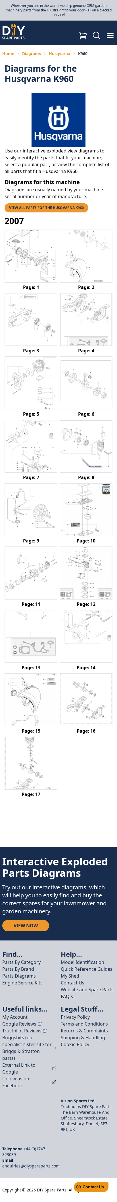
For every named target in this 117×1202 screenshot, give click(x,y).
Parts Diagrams (19, 976)
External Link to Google (18, 1068)
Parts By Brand (18, 969)
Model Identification (82, 962)
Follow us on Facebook (15, 1082)
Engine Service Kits (22, 983)
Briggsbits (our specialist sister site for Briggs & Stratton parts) (27, 1047)
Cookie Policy (75, 1044)
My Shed (70, 976)
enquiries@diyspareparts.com (31, 1166)
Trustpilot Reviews (21, 1031)
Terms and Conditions (84, 1024)
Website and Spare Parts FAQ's (87, 993)
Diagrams (31, 53)
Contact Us (72, 983)
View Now (26, 925)
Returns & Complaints (84, 1031)
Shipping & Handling (83, 1037)
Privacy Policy (75, 1017)
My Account (15, 1017)
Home (8, 53)
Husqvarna (59, 53)
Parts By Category (21, 962)
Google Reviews (19, 1024)
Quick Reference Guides (86, 969)
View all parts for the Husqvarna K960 (46, 207)
